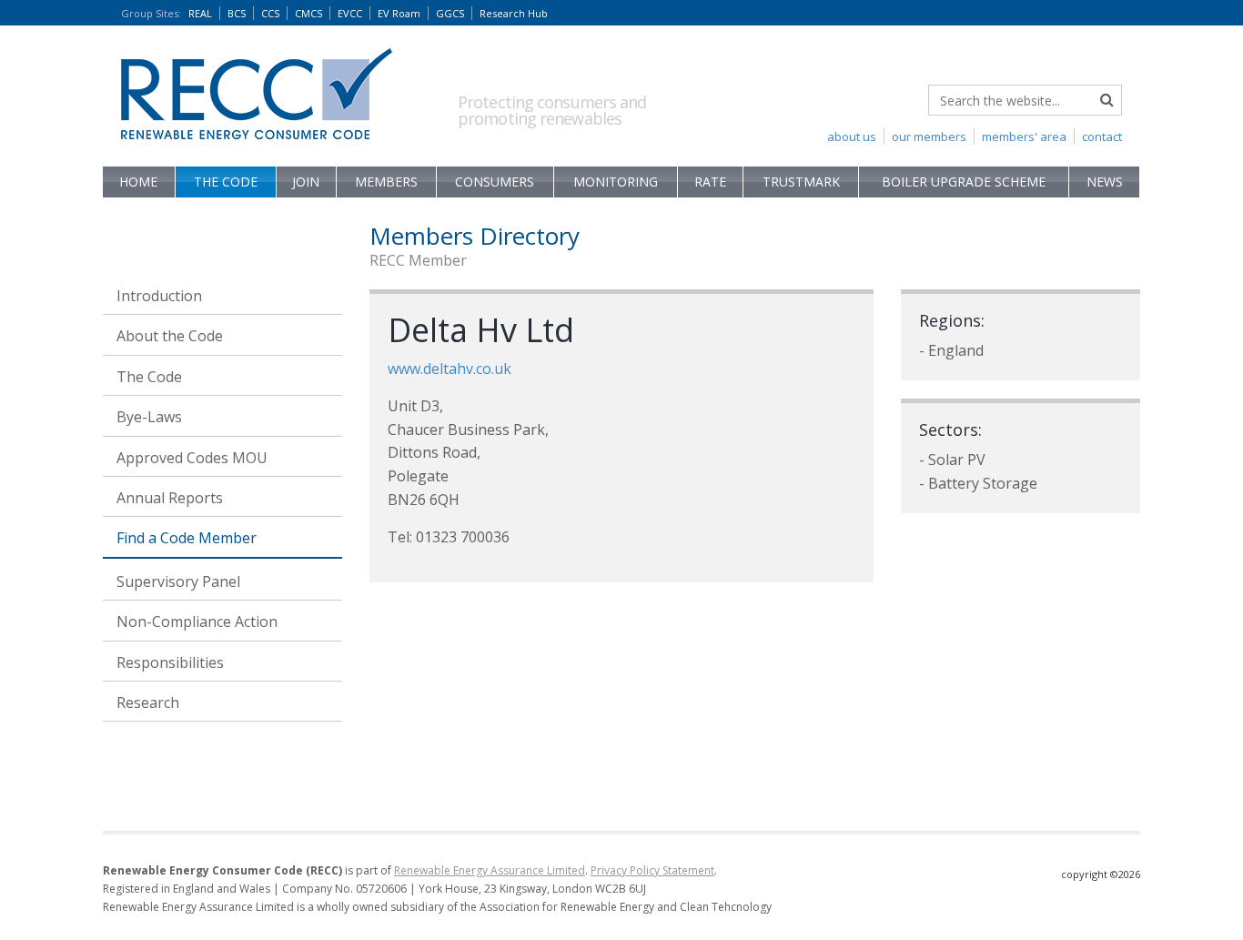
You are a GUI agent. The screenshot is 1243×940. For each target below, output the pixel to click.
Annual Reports (169, 498)
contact (1102, 136)
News (1104, 181)
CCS (270, 13)
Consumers (494, 181)
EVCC (350, 13)
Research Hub (514, 13)
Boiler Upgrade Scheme (964, 181)
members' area (1024, 136)
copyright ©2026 (1100, 874)
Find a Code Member (186, 538)
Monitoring (615, 181)
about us (851, 136)
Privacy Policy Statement (652, 870)
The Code (226, 181)
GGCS (450, 13)
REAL (200, 13)
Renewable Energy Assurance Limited (489, 870)
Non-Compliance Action (197, 622)
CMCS (308, 13)
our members (929, 136)
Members (386, 181)
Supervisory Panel (178, 581)
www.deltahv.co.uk (449, 369)
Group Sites (151, 13)
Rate (710, 181)
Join (305, 181)
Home (138, 181)
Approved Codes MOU (192, 458)
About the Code (169, 336)
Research (147, 702)
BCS (236, 13)
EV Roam (399, 13)
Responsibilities (170, 662)
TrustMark (801, 181)
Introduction (159, 296)
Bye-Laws (149, 417)
